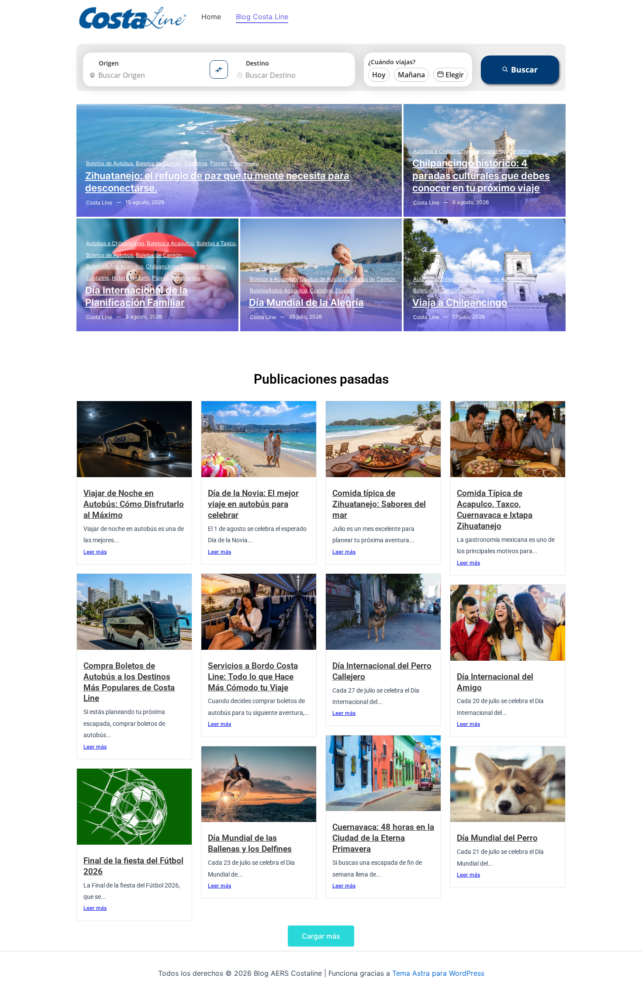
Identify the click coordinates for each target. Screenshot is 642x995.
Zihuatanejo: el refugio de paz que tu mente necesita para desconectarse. (217, 182)
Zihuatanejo (244, 163)
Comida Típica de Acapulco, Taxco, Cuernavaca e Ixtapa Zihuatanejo (494, 509)
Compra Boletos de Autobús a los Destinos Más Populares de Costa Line (129, 682)
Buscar (524, 69)
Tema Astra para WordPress (438, 973)
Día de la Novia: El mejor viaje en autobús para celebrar (253, 504)
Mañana (411, 75)
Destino (257, 63)
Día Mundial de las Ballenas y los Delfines (250, 843)
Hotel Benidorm (131, 277)
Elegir (454, 75)
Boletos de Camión (159, 163)
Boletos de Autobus (110, 163)
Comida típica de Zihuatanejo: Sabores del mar (379, 504)
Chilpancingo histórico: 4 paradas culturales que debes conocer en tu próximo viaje (481, 175)
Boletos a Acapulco (171, 243)
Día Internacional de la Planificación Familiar (136, 296)
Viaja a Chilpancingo (459, 302)
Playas (219, 163)
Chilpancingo (490, 151)
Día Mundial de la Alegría (306, 302)
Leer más (95, 551)
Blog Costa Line (262, 16)
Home (211, 16)
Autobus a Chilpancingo (443, 151)
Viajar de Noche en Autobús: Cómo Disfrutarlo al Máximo (133, 504)
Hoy (379, 75)
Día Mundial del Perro (497, 838)
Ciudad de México (203, 266)
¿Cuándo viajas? (391, 62)
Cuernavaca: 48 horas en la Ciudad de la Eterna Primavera (383, 838)
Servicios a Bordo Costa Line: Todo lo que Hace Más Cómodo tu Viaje (253, 677)
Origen (109, 63)
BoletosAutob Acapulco (115, 266)
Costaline (196, 163)
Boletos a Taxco (217, 243)
